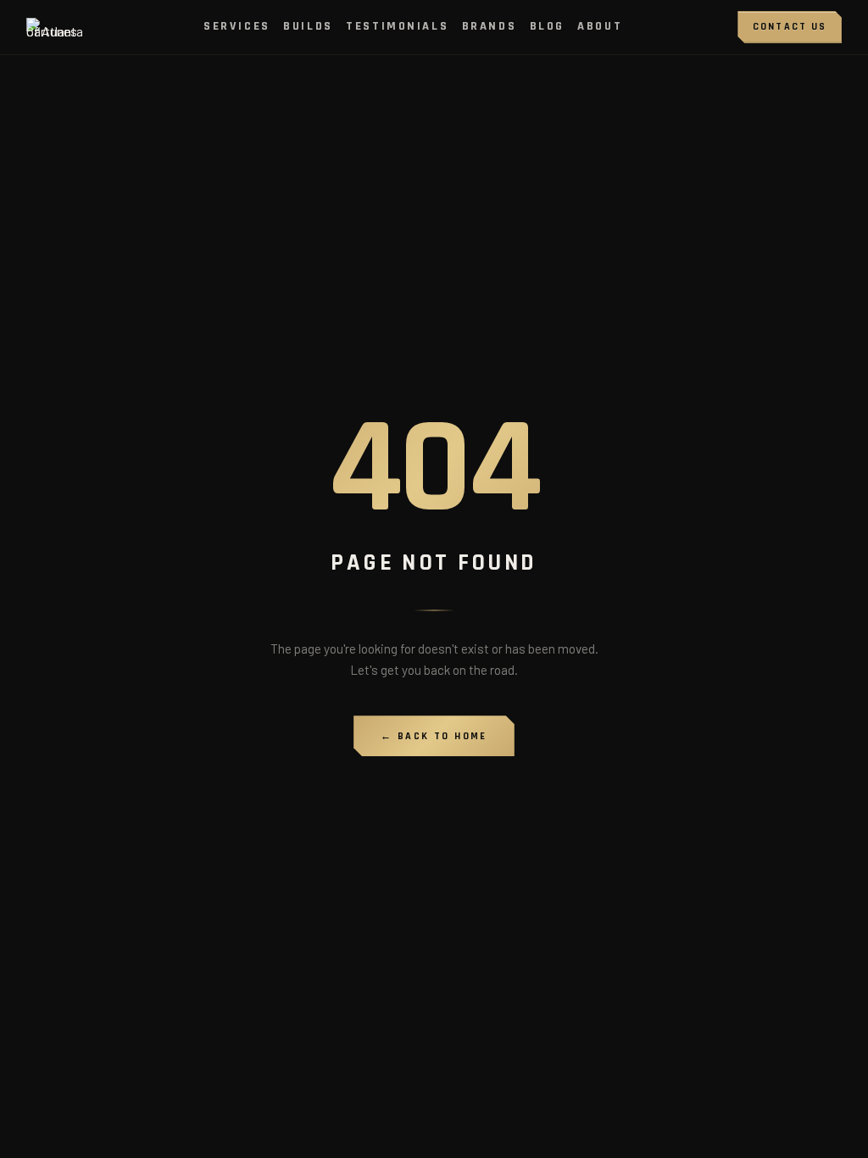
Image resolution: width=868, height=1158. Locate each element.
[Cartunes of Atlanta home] (57, 27)
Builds (308, 26)
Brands (489, 26)
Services (236, 26)
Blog (547, 26)
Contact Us (790, 26)
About (599, 26)
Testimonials (397, 26)
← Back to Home (434, 736)
